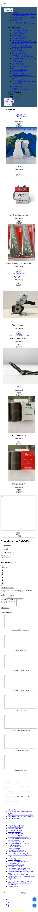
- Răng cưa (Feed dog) (14, 832)
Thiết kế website (14, 910)
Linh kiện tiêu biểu (13, 98)
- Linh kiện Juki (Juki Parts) (16, 865)
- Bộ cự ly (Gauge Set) (14, 858)
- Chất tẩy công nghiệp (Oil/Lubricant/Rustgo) (14, 847)
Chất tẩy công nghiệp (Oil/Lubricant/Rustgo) (18, 51)
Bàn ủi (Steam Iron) (17, 48)
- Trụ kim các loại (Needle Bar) (17, 870)
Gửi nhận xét (4, 607)
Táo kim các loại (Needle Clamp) (21, 40)
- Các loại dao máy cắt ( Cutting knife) (19, 853)
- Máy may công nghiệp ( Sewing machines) (20, 816)
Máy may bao (16, 20)
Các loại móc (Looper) (18, 38)
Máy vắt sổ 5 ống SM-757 (21, 750)
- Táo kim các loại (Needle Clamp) (18, 837)
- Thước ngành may (13, 878)
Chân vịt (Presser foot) (18, 33)
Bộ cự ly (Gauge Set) (18, 63)
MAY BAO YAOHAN (22, 22)
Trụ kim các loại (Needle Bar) (20, 75)
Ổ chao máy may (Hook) (19, 28)
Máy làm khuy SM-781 (20, 770)
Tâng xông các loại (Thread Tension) (22, 73)
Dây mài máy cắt (17, 61)
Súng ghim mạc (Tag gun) (19, 53)
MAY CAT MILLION (22, 15)
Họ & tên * (4, 595)
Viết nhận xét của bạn (7, 587)
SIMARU (11, 96)
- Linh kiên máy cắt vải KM (16, 842)
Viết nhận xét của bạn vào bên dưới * (12, 599)
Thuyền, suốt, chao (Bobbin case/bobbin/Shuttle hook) (20, 31)
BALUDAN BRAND (14, 94)
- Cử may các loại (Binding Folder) (18, 861)
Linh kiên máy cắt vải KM (19, 45)
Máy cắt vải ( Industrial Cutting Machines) (24, 14)
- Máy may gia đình (13, 818)
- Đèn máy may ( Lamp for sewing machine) (21, 876)
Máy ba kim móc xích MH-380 (21, 670)
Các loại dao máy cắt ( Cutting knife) (22, 56)
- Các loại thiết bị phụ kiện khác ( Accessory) (21, 881)
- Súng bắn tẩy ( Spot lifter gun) (17, 851)
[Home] (17, 113)
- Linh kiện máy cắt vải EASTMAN (18, 843)
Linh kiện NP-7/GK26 (18, 71)
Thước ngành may (17, 83)
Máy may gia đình (17, 19)
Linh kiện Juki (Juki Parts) (19, 70)
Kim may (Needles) (17, 68)
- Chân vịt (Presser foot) (15, 830)
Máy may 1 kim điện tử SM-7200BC (21, 730)
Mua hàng (6, 557)
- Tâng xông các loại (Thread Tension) (19, 868)
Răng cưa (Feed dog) (18, 35)
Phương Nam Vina (23, 910)
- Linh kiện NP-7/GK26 (15, 866)
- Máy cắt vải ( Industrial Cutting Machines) (20, 815)
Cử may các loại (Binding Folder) (21, 66)
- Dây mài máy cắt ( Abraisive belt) (18, 874)
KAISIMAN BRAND (14, 93)
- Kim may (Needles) (14, 863)
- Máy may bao (12, 810)
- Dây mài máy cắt (13, 886)
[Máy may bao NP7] (19, 273)
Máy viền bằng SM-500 (20, 650)
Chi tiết (19, 126)
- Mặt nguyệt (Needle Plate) (16, 833)
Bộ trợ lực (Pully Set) (18, 65)
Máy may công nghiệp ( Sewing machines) (24, 17)
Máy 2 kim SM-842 (21, 710)
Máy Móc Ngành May (14, 12)
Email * (3, 597)
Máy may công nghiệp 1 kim (20, 630)
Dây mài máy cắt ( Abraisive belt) (21, 80)
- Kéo (9, 879)
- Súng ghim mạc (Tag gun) (16, 850)
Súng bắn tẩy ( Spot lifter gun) (20, 55)
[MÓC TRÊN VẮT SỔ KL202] (19, 335)
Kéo (13, 84)
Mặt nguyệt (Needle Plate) (19, 37)
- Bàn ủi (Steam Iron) (14, 845)
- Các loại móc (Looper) (15, 835)
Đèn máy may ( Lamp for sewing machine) (24, 81)
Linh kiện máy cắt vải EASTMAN (22, 47)
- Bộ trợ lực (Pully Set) (14, 860)
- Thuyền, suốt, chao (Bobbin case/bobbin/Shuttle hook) (16, 826)
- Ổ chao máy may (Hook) (15, 828)
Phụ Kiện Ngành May (14, 27)
